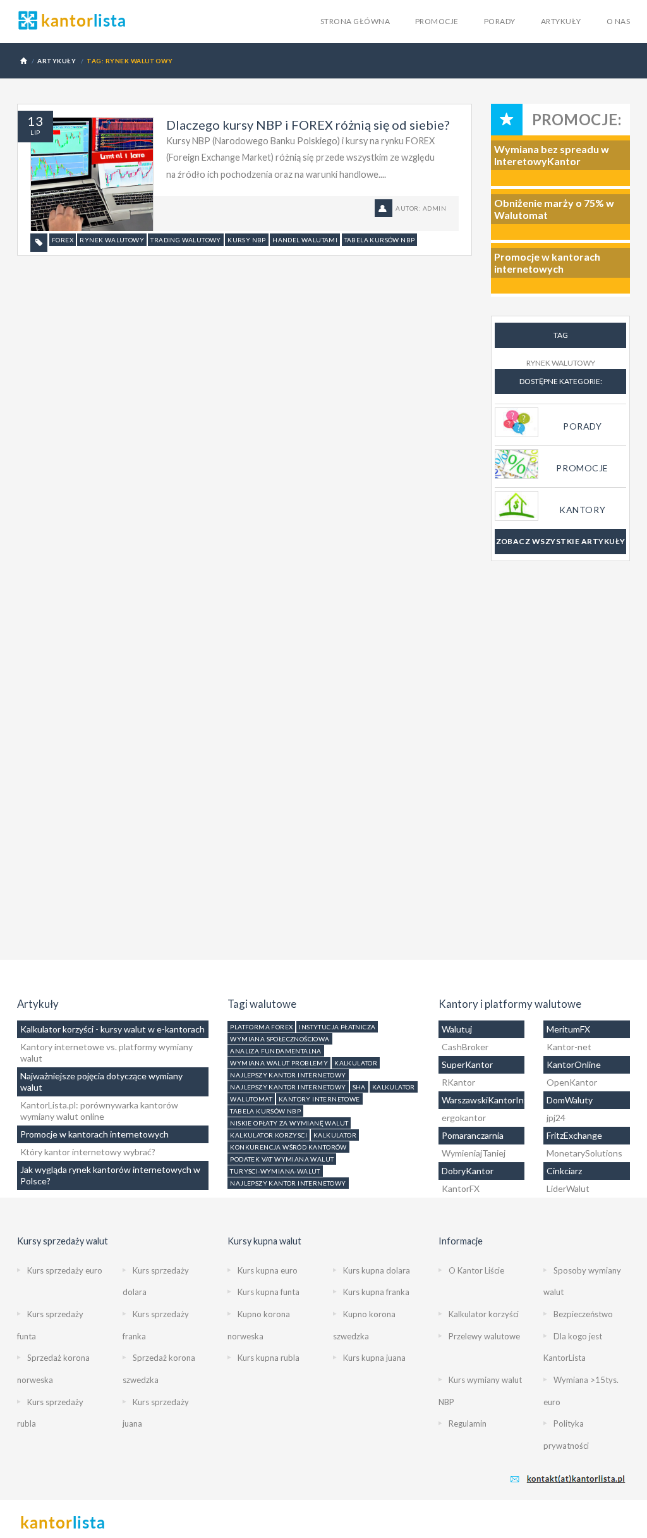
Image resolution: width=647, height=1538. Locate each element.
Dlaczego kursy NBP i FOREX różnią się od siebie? (307, 124)
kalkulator (355, 1063)
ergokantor (464, 1117)
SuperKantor (467, 1064)
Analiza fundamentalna (275, 1051)
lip (35, 132)
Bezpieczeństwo (583, 1314)
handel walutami (304, 240)
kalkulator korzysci (268, 1135)
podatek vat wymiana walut (282, 1159)
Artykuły (561, 21)
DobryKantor (467, 1170)
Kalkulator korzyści (484, 1314)
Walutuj (457, 1029)
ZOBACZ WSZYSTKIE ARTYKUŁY (561, 541)
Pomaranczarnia (473, 1135)
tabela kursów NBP (379, 240)
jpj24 (556, 1117)
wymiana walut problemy (279, 1063)
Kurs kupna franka (376, 1292)
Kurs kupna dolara (376, 1270)
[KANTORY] (560, 490)
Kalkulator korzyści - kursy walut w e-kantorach (112, 1029)
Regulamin (468, 1423)
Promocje (437, 21)
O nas (618, 21)
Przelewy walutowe (484, 1336)
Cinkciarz (564, 1170)
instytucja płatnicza (337, 1027)
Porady (500, 21)
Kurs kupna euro (268, 1270)
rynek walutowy (112, 240)
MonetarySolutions (584, 1153)
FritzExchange (574, 1135)
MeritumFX (568, 1029)
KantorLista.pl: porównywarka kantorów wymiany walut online (99, 1111)
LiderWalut (568, 1188)
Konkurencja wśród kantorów (288, 1147)
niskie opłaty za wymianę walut (289, 1123)
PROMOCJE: (576, 119)
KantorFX (461, 1188)
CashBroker (465, 1046)
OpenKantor (572, 1082)
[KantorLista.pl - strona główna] (72, 20)
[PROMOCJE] (560, 448)
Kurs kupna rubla (268, 1358)
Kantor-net (569, 1046)
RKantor (458, 1082)
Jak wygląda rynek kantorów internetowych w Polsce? (110, 1175)
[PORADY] (560, 407)
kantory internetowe (319, 1099)
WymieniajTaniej (473, 1153)
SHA (359, 1087)
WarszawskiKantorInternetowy (482, 1100)
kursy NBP (246, 240)
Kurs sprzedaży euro (64, 1270)
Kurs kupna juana (374, 1358)
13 (35, 121)
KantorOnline (574, 1064)
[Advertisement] (560, 770)
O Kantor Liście (476, 1270)
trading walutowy (185, 240)
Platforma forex (261, 1027)
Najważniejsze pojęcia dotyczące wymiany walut (101, 1081)
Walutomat (251, 1099)
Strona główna (355, 21)
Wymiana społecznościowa (279, 1039)
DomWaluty (570, 1100)
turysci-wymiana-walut (275, 1171)
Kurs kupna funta (268, 1292)
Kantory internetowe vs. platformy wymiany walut (106, 1052)
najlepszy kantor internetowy (288, 1075)
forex (62, 240)
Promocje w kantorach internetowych (94, 1134)
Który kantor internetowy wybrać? (87, 1151)
